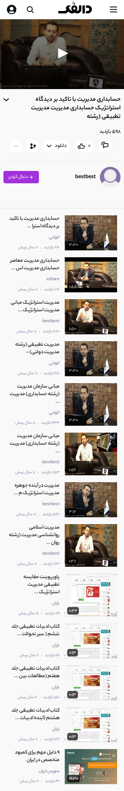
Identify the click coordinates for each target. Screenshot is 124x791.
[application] (62, 54)
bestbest (85, 177)
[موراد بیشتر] (16, 146)
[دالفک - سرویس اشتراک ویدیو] (80, 9)
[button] (62, 53)
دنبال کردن (18, 177)
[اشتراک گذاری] (33, 146)
